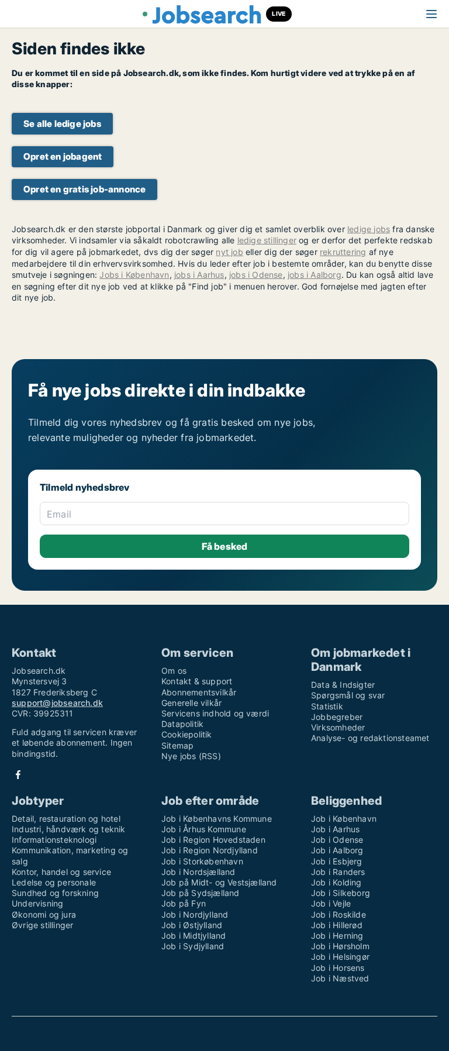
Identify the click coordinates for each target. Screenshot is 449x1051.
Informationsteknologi (54, 840)
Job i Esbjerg (336, 861)
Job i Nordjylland (194, 914)
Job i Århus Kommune (203, 829)
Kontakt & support (196, 681)
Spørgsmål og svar (348, 695)
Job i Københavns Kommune (216, 818)
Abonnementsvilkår (198, 692)
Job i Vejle (331, 903)
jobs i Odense (256, 275)
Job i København (344, 818)
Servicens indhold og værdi (215, 713)
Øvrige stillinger (42, 925)
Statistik (327, 706)
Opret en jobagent (62, 156)
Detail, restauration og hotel (66, 818)
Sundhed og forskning (55, 893)
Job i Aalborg (337, 850)
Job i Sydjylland (192, 946)
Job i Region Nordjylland (209, 850)
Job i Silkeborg (340, 893)
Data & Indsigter (343, 685)
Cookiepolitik (186, 734)
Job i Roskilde (338, 914)
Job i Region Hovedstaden (213, 840)
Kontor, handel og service (61, 872)
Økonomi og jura (44, 914)
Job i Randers (338, 872)
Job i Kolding (336, 882)
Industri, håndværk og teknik (69, 829)
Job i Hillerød (336, 925)
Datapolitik (182, 724)
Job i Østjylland (191, 925)
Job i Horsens (338, 968)
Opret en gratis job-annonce (84, 189)
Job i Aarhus (335, 829)
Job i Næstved (340, 978)
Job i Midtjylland (193, 935)
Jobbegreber (336, 717)
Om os (173, 671)
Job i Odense (337, 840)
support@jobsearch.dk (57, 703)
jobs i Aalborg (314, 275)
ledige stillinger (266, 240)
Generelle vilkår (191, 703)
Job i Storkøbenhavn (202, 861)
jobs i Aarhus (199, 275)
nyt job (229, 252)
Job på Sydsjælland (200, 893)
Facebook (18, 774)
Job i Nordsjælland (198, 872)
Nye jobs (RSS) (191, 756)
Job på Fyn (183, 903)
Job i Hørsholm (340, 946)
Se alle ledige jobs (62, 123)
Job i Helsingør (340, 957)
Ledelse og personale (54, 882)
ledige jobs (368, 229)
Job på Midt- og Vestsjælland (219, 882)
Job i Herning (337, 935)
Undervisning (37, 903)
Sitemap (177, 745)
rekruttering (343, 252)
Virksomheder (338, 727)
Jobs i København (134, 275)
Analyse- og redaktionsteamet (370, 738)
